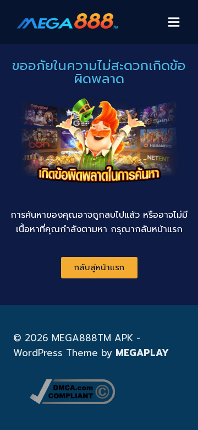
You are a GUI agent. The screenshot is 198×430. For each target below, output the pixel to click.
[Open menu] (173, 21)
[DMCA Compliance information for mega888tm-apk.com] (107, 391)
